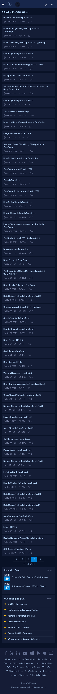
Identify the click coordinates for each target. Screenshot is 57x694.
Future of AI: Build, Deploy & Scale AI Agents (30, 577)
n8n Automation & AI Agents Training (24, 639)
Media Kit (48, 659)
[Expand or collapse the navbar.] (4, 4)
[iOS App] (44, 653)
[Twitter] (12, 653)
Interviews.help (45, 671)
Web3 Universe (31, 671)
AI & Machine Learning (17, 604)
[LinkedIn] (18, 653)
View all (50, 570)
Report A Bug (47, 663)
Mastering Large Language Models (23, 610)
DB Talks (9, 671)
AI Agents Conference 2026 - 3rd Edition (29, 586)
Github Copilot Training (18, 627)
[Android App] (38, 653)
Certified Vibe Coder (17, 621)
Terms (40, 659)
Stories (37, 667)
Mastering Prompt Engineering (21, 615)
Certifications (18, 667)
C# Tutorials (17, 663)
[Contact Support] (51, 653)
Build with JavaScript (38, 675)
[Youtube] (25, 653)
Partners (7, 663)
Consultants (29, 663)
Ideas (38, 663)
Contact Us (19, 659)
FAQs (9, 667)
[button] (52, 4)
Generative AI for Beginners (20, 633)
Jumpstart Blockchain (19, 675)
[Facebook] (5, 653)
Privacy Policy (31, 659)
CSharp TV (46, 667)
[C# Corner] (10, 4)
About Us (9, 659)
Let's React (18, 671)
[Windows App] (32, 653)
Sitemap (29, 667)
